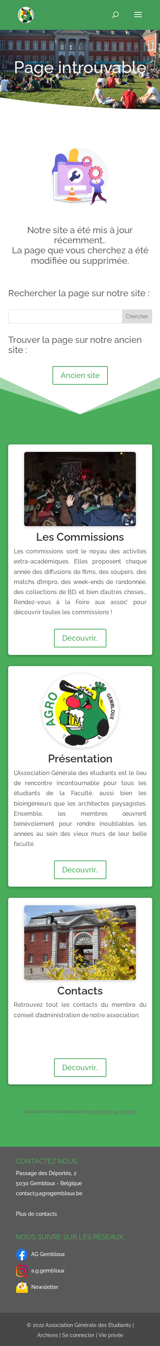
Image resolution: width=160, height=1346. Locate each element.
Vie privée (111, 1335)
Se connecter (78, 1335)
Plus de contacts (36, 1214)
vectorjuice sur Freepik (112, 1111)
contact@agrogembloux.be (49, 1193)
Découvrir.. (80, 638)
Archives (47, 1335)
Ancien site (80, 375)
